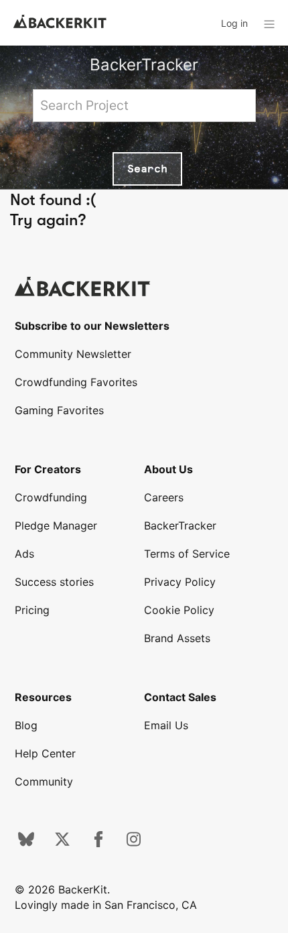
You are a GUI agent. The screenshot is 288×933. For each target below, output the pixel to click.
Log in (234, 23)
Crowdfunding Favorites (76, 382)
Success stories (54, 581)
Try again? (48, 219)
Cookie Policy (179, 610)
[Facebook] (98, 843)
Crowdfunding (51, 497)
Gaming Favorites (59, 410)
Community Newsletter (73, 354)
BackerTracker (144, 64)
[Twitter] (62, 843)
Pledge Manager (56, 525)
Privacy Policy (180, 581)
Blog (26, 725)
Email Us (166, 725)
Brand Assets (177, 638)
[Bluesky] (26, 843)
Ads (24, 553)
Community (44, 781)
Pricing (32, 610)
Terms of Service (187, 553)
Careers (164, 497)
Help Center (45, 753)
